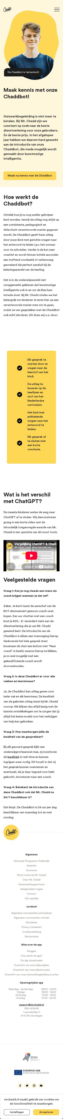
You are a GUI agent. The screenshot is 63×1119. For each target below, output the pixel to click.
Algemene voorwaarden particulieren (31, 913)
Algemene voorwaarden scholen (31, 918)
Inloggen (31, 951)
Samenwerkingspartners (31, 884)
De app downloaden (31, 960)
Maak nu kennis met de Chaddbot (30, 175)
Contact (31, 894)
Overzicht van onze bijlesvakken (31, 965)
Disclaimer (31, 922)
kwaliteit (13, 757)
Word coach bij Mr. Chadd (31, 875)
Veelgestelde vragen (31, 889)
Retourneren (31, 936)
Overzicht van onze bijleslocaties (31, 970)
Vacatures (31, 870)
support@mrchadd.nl (31, 1005)
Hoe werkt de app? (31, 956)
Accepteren (46, 1112)
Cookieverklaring (31, 932)
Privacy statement (31, 927)
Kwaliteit (31, 866)
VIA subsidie (31, 898)
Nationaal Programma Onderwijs (31, 861)
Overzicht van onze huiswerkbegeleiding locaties (32, 974)
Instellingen (17, 1112)
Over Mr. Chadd (31, 880)
